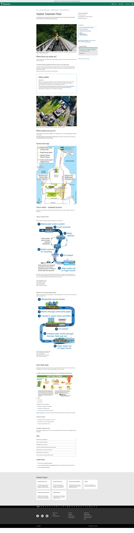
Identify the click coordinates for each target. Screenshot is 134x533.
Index (38, 506)
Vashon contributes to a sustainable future (49, 465)
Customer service (71, 517)
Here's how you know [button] (76, 1)
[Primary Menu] (132, 4)
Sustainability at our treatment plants (85, 16)
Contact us (70, 512)
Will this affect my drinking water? (56, 439)
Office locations (87, 514)
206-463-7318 (88, 30)
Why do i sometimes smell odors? (56, 442)
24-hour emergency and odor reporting (86, 27)
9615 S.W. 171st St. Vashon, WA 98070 (82, 34)
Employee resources (87, 517)
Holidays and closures (88, 515)
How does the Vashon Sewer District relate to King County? (56, 447)
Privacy (54, 514)
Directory (70, 514)
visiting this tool (69, 133)
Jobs (85, 519)
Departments (86, 512)
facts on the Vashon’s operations (46, 463)
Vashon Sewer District (82, 40)
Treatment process (82, 14)
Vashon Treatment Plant (83, 13)
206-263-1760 (85, 29)
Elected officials (71, 515)
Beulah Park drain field (83, 18)
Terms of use (55, 512)
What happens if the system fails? (56, 444)
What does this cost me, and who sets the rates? (56, 450)
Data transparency (56, 515)
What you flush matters (40, 412)
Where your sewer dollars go (84, 58)
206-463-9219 (87, 41)
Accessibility (38, 525)
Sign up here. (82, 53)
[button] (133, 1)
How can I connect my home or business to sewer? (56, 455)
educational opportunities (45, 467)
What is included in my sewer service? (56, 452)
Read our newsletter (69, 86)
